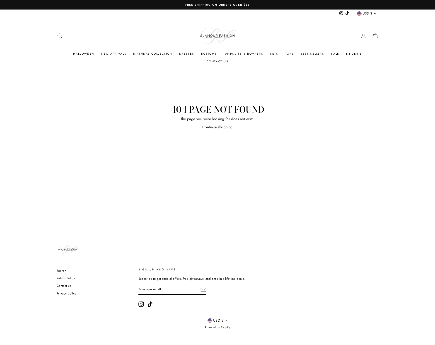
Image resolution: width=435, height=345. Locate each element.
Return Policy (66, 278)
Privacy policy (66, 293)
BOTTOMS (209, 54)
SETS (274, 54)
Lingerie (354, 54)
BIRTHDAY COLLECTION (152, 54)
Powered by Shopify (217, 327)
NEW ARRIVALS (114, 54)
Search (61, 270)
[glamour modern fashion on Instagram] (141, 304)
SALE (335, 54)
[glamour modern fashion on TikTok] (150, 304)
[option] (217, 4)
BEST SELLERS (312, 54)
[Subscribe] (203, 290)
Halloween (83, 54)
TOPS (289, 54)
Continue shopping (217, 127)
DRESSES (186, 54)
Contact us (217, 61)
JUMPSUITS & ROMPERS (243, 54)
